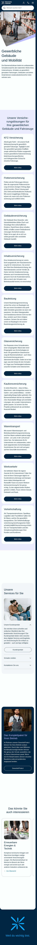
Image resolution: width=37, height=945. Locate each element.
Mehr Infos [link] (17, 168)
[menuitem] (23, 3)
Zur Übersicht (11, 871)
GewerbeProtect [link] (17, 768)
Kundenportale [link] (18, 650)
